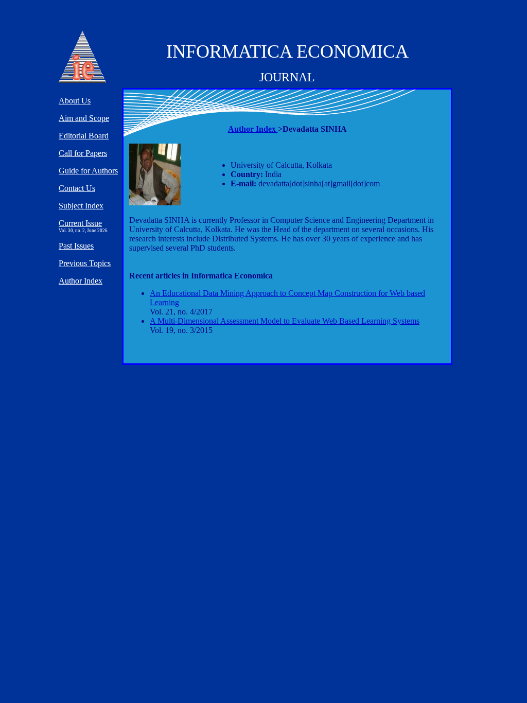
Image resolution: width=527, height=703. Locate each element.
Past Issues (76, 245)
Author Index (253, 129)
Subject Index (81, 205)
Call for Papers (83, 153)
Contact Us (77, 188)
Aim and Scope (84, 118)
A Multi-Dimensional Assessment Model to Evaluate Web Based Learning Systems (284, 321)
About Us (75, 100)
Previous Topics (85, 263)
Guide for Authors (88, 170)
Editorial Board (84, 135)
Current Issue (80, 223)
